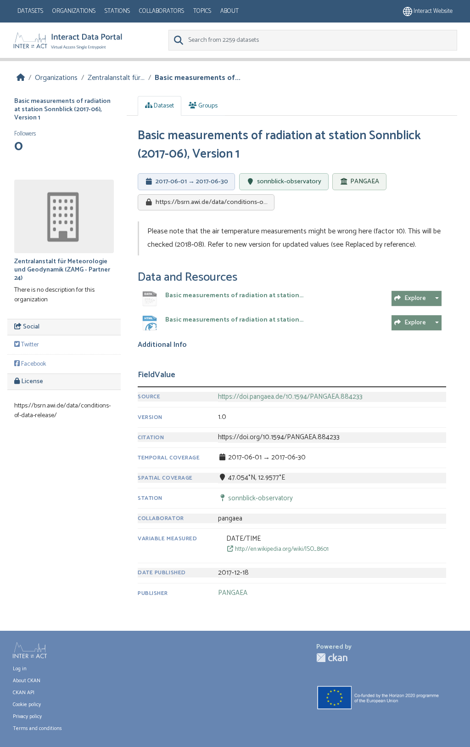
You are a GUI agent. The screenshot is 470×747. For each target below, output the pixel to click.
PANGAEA (364, 182)
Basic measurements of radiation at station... (234, 295)
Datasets (30, 11)
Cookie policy (27, 705)
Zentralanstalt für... (116, 78)
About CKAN (26, 681)
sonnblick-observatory (289, 181)
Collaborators (161, 11)
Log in (20, 669)
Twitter (29, 345)
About (229, 11)
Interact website (432, 11)
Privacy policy (27, 717)
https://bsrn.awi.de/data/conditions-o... (212, 202)
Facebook (33, 364)
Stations (117, 11)
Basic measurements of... (198, 78)
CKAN (331, 657)
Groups (207, 106)
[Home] (21, 78)
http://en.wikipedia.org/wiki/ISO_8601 (281, 549)
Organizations (73, 11)
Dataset (163, 106)
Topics (202, 11)
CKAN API (23, 693)
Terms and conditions (37, 728)
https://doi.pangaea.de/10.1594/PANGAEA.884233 (290, 396)
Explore (415, 298)
